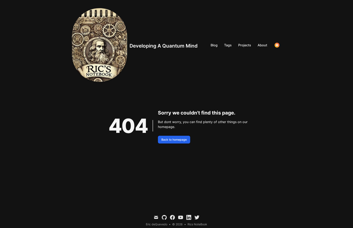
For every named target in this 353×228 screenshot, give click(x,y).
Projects (244, 45)
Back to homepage (174, 139)
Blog (214, 45)
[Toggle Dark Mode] (277, 45)
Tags (228, 45)
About (262, 45)
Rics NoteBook (197, 224)
